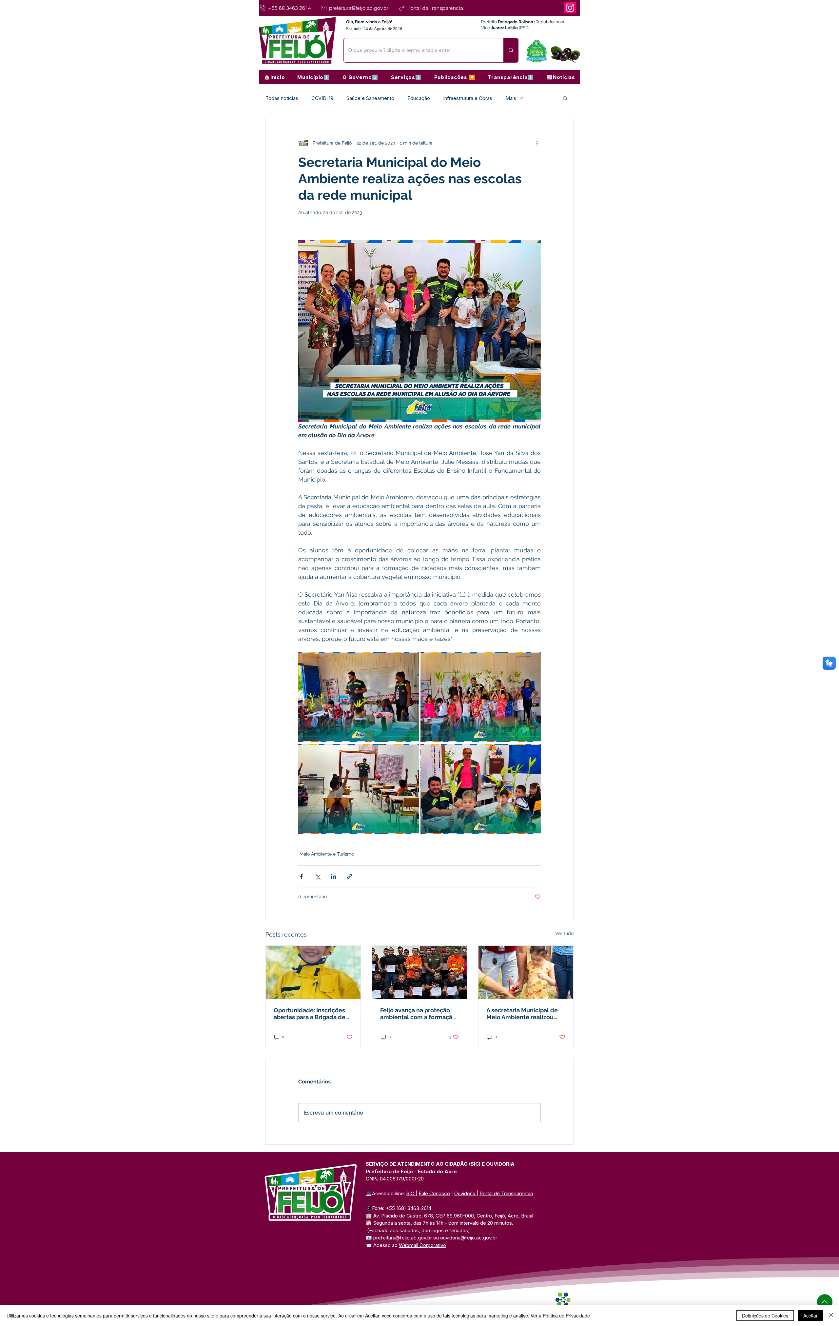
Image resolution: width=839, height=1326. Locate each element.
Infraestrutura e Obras (467, 98)
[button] (313, 77)
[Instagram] (570, 7)
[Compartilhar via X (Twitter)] (317, 876)
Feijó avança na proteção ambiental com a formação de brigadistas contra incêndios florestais (418, 1013)
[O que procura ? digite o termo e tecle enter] (510, 50)
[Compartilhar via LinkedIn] (333, 876)
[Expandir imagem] (358, 697)
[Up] (824, 1302)
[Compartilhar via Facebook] (301, 876)
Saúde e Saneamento (370, 98)
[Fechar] (831, 1315)
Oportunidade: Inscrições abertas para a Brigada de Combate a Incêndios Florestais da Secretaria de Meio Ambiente (311, 1013)
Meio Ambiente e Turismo (327, 854)
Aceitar (810, 1315)
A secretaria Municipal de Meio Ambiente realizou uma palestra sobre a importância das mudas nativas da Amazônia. (522, 1013)
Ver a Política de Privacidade (560, 1315)
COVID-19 (322, 98)
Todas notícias (281, 98)
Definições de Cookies (765, 1315)
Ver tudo (564, 933)
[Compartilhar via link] (349, 876)
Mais (510, 98)
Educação (418, 98)
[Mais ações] (537, 143)
